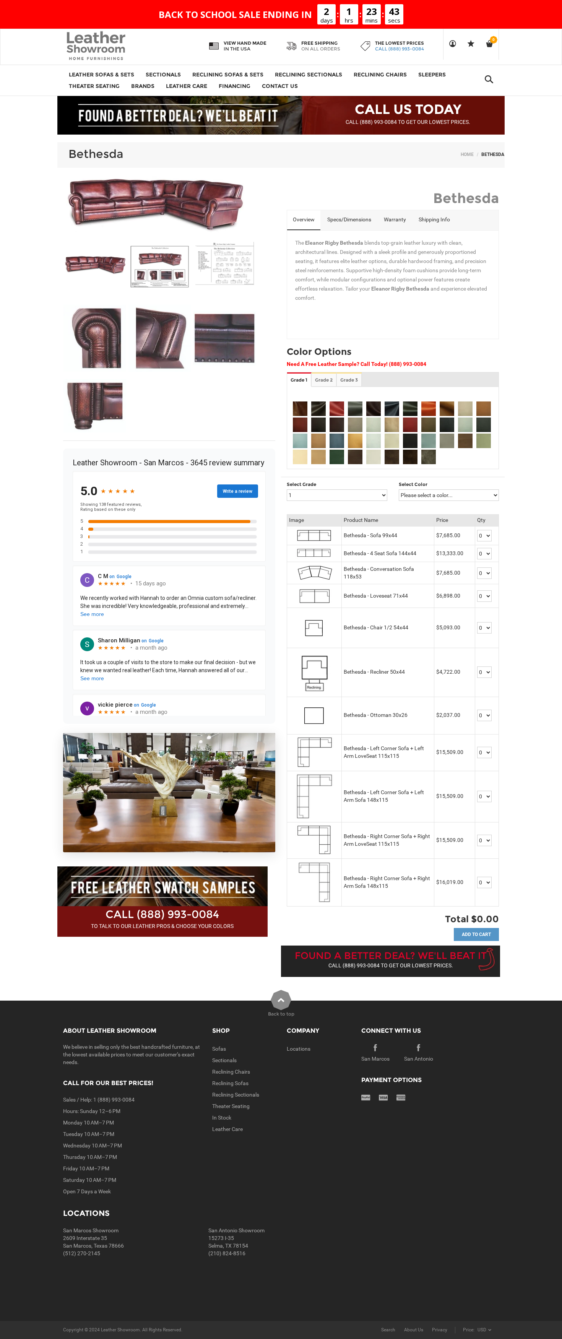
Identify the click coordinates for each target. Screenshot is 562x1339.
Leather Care (227, 1129)
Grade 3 (349, 380)
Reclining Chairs (231, 1072)
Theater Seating (231, 1106)
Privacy (439, 1329)
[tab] (303, 220)
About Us (413, 1329)
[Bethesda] (95, 265)
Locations (298, 1049)
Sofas (219, 1049)
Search (388, 1329)
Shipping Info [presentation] (434, 219)
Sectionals (224, 1060)
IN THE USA (237, 49)
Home (467, 154)
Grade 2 (324, 380)
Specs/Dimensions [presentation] (349, 219)
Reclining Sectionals (235, 1095)
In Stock (221, 1118)
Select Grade (301, 484)
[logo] (111, 46)
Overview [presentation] (304, 219)
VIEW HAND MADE (245, 43)
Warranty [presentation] (395, 219)
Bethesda (95, 154)
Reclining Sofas (230, 1083)
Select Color (413, 484)
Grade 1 (299, 380)
